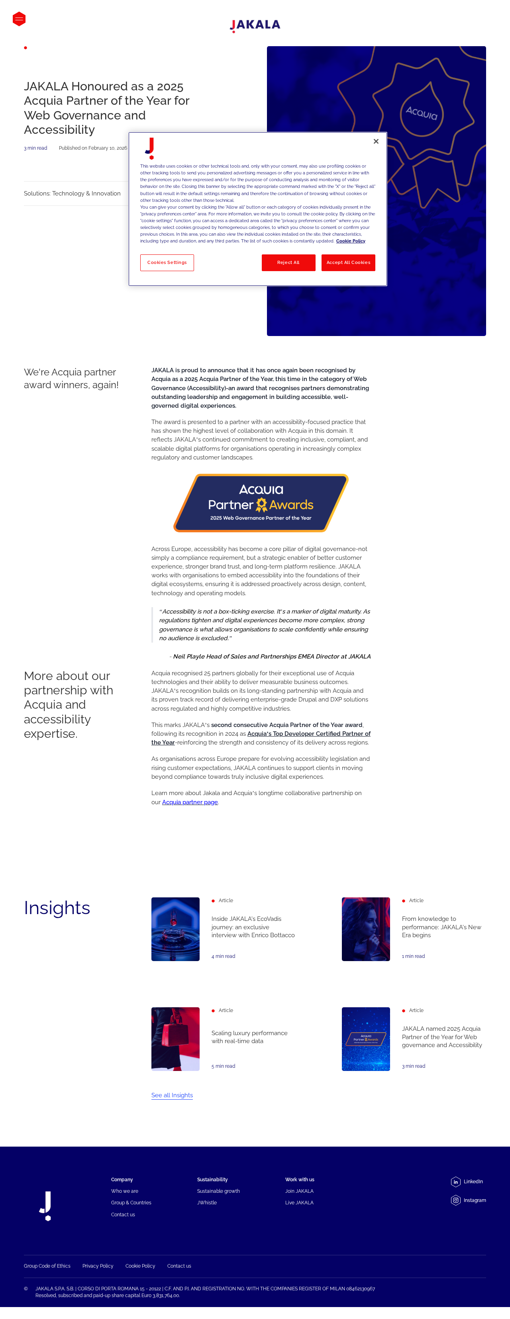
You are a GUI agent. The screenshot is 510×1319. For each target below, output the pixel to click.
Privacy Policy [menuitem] (98, 1266)
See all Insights (172, 1095)
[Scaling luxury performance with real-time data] (223, 1039)
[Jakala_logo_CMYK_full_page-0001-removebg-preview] (255, 27)
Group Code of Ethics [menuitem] (47, 1266)
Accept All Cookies (348, 262)
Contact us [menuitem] (123, 1214)
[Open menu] (19, 19)
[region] (257, 209)
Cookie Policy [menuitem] (140, 1266)
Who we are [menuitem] (124, 1191)
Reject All (288, 262)
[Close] (376, 141)
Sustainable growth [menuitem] (218, 1191)
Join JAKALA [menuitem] (299, 1191)
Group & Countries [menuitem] (131, 1203)
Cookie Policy (350, 241)
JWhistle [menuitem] (207, 1203)
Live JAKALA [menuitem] (299, 1203)
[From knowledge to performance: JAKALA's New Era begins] (414, 929)
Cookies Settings (167, 262)
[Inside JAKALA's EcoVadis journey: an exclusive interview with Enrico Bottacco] (223, 929)
